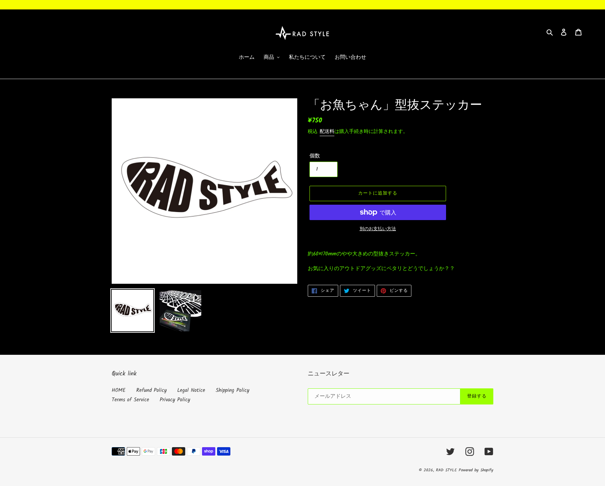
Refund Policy (151, 390)
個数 (315, 156)
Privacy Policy (175, 400)
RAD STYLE (447, 470)
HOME (119, 390)
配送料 (327, 131)
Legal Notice (191, 390)
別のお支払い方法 (378, 229)
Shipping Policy (232, 390)
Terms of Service (130, 400)
